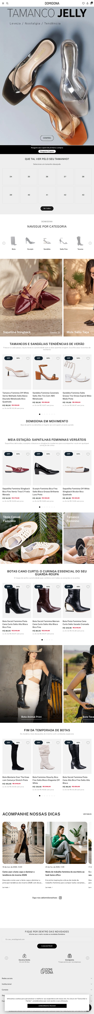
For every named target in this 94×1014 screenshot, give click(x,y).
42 (65, 195)
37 (65, 177)
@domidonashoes (49, 898)
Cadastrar (47, 946)
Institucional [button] (7, 984)
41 (47, 195)
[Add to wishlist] (27, 358)
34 (11, 177)
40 (29, 195)
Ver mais (87, 814)
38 (83, 177)
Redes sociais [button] (7, 978)
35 (29, 177)
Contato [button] (5, 990)
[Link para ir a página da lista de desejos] (83, 3)
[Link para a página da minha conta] (87, 3)
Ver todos (47, 208)
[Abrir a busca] (7, 3)
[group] (23, 855)
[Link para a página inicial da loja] (52, 3)
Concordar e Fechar (47, 1006)
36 (47, 177)
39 (11, 195)
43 (83, 195)
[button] (15, 144)
